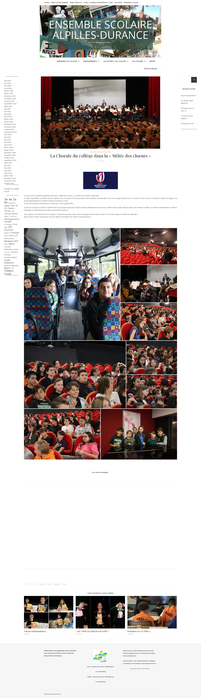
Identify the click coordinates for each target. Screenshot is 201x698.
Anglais (7, 205)
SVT (12, 268)
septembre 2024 (10, 132)
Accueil (46, 2)
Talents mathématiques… (35, 631)
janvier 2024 (8, 150)
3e (6, 199)
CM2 (12, 211)
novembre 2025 (10, 98)
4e (10, 199)
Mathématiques (9, 238)
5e (14, 199)
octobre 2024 (9, 129)
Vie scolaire (137, 61)
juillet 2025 (8, 106)
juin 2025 (7, 109)
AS (17, 205)
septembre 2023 (10, 160)
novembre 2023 (10, 155)
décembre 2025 (10, 96)
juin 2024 (7, 137)
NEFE (16, 241)
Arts (13, 205)
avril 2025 (7, 114)
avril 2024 (7, 142)
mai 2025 (7, 111)
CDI (5, 208)
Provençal (7, 252)
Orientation (7, 247)
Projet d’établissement (59, 2)
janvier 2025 (8, 122)
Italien (6, 236)
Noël (5, 244)
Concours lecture (11, 214)
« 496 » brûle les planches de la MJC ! (92, 631)
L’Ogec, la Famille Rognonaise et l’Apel (98, 2)
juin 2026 (7, 80)
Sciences (7, 255)
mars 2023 (8, 173)
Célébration (13, 216)
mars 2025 (8, 116)
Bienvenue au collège (67, 61)
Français (15, 232)
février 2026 (8, 91)
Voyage (7, 273)
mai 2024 (7, 140)
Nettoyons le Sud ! (187, 123)
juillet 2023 (8, 163)
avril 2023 (7, 170)
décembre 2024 (10, 124)
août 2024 (8, 134)
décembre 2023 (10, 152)
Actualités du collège (11, 189)
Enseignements (90, 61)
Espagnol (7, 233)
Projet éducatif (76, 2)
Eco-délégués (8, 224)
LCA (16, 235)
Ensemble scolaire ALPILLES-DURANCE (100, 29)
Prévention (14, 252)
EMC (5, 227)
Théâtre (9, 271)
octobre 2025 (9, 101)
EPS (10, 227)
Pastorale (118, 2)
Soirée (7, 260)
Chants (11, 208)
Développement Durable (11, 220)
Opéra (11, 244)
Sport (7, 268)
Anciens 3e (11, 203)
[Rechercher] (194, 80)
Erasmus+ (8, 230)
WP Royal (58, 694)
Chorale (7, 211)
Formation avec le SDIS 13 (139, 631)
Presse (152, 61)
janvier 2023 (8, 176)
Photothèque (150, 69)
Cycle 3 (6, 216)
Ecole (15, 224)
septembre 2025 (10, 104)
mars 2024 (8, 145)
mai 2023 (7, 168)
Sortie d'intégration (11, 265)
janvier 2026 (8, 93)
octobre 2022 (9, 183)
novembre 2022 (10, 181)
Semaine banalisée (10, 257)
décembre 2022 (10, 178)
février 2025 (8, 119)
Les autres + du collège (115, 61)
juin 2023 (7, 165)
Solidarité (9, 262)
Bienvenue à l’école (131, 2)
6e (6, 202)
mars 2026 (8, 88)
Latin (11, 235)
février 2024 (8, 147)
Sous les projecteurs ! (188, 95)
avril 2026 (7, 86)
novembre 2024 (10, 127)
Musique (8, 241)
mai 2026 (7, 83)
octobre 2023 (9, 158)
